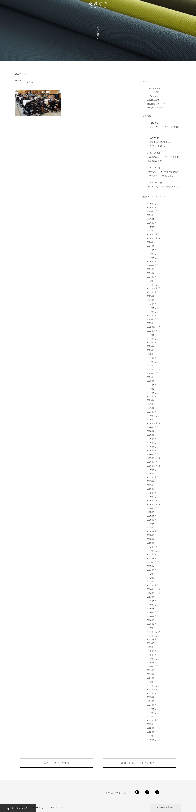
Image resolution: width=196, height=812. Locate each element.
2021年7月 (151, 388)
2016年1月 (151, 627)
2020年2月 (151, 454)
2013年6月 (151, 704)
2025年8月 (151, 218)
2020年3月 (151, 450)
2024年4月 (151, 265)
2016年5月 (151, 612)
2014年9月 (151, 662)
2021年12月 (152, 369)
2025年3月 (151, 230)
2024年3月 (151, 269)
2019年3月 (151, 488)
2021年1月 (151, 411)
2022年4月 (151, 353)
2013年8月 (151, 697)
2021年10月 (152, 377)
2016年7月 (151, 604)
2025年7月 (151, 222)
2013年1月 (151, 724)
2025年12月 (152, 211)
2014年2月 (151, 674)
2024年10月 (152, 242)
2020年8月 (151, 431)
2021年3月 (151, 403)
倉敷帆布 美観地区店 (156, 103)
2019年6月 (151, 481)
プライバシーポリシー (59, 807)
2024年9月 (151, 245)
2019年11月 (152, 461)
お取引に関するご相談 (57, 763)
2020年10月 (152, 423)
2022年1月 (151, 365)
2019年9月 (151, 469)
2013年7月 (151, 700)
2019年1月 (151, 496)
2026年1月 (151, 207)
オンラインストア (154, 107)
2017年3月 (151, 577)
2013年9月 (151, 693)
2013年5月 (151, 708)
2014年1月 (151, 677)
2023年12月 (152, 280)
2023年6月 (151, 303)
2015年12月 (152, 631)
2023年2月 (151, 319)
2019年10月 (152, 465)
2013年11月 (152, 685)
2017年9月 (151, 554)
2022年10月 (152, 330)
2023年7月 (151, 299)
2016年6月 (151, 608)
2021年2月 (151, 407)
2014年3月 (151, 670)
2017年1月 (151, 585)
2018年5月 (151, 527)
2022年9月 (151, 334)
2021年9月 (151, 380)
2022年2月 (151, 361)
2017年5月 (151, 569)
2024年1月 (151, 276)
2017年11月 (152, 550)
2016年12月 (152, 589)
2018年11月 (152, 504)
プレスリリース (153, 88)
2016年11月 (152, 592)
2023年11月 (152, 284)
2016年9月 (151, 596)
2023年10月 (152, 288)
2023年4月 (151, 311)
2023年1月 (151, 323)
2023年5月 (151, 307)
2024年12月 (152, 234)
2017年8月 (151, 558)
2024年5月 (151, 261)
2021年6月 (151, 392)
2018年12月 (152, 500)
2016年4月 (151, 616)
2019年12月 (152, 457)
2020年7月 (151, 434)
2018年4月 (151, 531)
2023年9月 (151, 292)
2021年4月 (151, 400)
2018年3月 (151, 535)
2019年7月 (151, 477)
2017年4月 (151, 573)
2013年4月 (151, 712)
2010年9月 (151, 739)
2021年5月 (151, 396)
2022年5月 (151, 350)
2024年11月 (152, 238)
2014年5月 (151, 666)
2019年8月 (151, 473)
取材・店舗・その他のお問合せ (139, 763)
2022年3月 (151, 357)
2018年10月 (152, 508)
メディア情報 (152, 96)
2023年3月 (151, 315)
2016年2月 (151, 623)
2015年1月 (151, 654)
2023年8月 (151, 296)
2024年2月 (151, 272)
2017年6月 (151, 565)
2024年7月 (151, 253)
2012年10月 (152, 727)
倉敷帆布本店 (153, 100)
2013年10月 (152, 689)
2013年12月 (152, 681)
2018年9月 (151, 511)
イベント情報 (153, 92)
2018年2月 (151, 539)
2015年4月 (151, 646)
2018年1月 (151, 542)
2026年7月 (151, 203)
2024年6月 (151, 257)
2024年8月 (151, 249)
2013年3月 (151, 716)
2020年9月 (151, 427)
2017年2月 (151, 581)
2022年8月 (151, 338)
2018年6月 (151, 523)
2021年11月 (152, 373)
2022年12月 (152, 326)
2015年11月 (152, 635)
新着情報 (98, 33)
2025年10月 (152, 215)
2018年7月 (151, 519)
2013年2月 (151, 720)
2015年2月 (151, 650)
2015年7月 (151, 643)
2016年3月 (151, 620)
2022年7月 (151, 342)
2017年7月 (151, 562)
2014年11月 (152, 658)
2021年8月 (151, 384)
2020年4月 (151, 446)
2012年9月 (151, 731)
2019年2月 (151, 492)
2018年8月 (151, 515)
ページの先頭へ (166, 807)
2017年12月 (152, 546)
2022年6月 (151, 346)
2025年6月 (151, 226)
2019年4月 (151, 485)
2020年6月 (151, 438)
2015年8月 (151, 639)
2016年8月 (151, 600)
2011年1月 (151, 735)
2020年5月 (151, 442)
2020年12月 (152, 415)
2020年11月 (152, 419)
